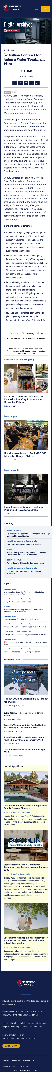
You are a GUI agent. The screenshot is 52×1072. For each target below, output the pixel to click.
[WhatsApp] (31, 83)
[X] (20, 83)
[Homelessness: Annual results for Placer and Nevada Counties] (26, 489)
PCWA (14, 92)
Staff (29, 71)
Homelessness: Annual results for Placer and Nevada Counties (24, 508)
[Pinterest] (26, 83)
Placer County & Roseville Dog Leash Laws (25, 563)
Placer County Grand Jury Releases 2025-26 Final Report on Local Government (26, 553)
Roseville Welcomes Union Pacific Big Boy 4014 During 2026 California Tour (25, 726)
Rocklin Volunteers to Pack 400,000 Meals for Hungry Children (25, 455)
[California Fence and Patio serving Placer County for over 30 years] (26, 786)
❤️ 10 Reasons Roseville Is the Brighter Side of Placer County (25, 643)
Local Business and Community (22, 541)
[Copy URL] (37, 83)
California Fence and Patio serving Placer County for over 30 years (25, 806)
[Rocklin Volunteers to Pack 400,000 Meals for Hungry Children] (26, 435)
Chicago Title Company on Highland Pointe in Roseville (26, 634)
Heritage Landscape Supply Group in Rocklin (22, 652)
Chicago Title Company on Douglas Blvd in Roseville (25, 572)
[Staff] (22, 71)
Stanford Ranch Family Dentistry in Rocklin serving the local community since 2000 (26, 867)
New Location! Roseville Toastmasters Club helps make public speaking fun (28, 535)
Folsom (7, 406)
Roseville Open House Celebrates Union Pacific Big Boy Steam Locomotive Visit (24, 738)
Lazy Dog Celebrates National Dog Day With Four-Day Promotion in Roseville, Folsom (24, 399)
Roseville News (14, 531)
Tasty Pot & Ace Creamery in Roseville (24, 544)
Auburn (7, 460)
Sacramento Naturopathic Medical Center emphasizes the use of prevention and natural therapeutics (26, 940)
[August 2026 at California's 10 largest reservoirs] (26, 679)
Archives (7, 706)
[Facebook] (14, 83)
